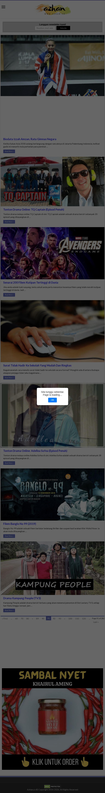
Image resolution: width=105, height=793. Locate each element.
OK (52, 400)
